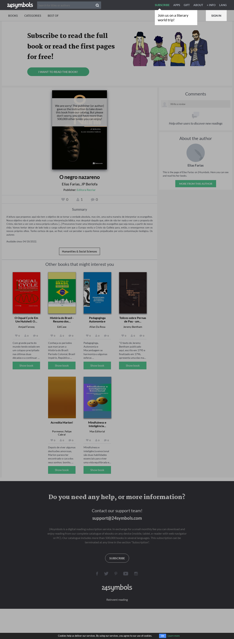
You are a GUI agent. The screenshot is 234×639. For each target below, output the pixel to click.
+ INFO (211, 5)
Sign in (216, 15)
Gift (187, 5)
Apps (176, 5)
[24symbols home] (20, 4)
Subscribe (162, 5)
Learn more (174, 635)
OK (162, 636)
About (198, 5)
